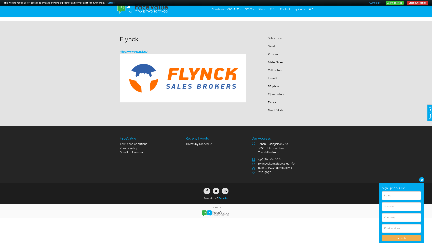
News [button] (249, 9)
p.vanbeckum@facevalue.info (276, 163)
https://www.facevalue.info (275, 167)
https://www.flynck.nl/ (134, 51)
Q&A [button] (272, 9)
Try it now (299, 9)
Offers (261, 9)
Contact (285, 9)
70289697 (264, 172)
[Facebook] (207, 191)
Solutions (218, 9)
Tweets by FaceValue (199, 144)
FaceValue (223, 198)
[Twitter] (216, 191)
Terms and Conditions (133, 144)
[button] (311, 9)
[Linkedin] (225, 191)
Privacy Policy (128, 148)
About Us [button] (233, 9)
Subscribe (401, 238)
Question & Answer (132, 152)
